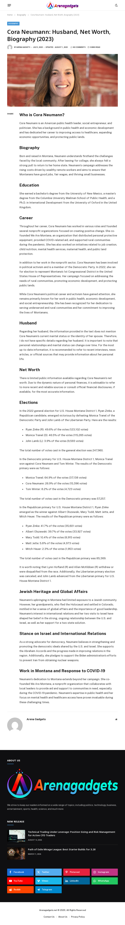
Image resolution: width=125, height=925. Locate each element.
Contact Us (49, 917)
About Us (62, 917)
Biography (13, 23)
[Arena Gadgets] (62, 5)
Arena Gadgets (23, 47)
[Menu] (9, 5)
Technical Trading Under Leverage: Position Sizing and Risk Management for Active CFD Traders (71, 833)
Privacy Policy (78, 917)
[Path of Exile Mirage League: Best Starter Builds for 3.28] (16, 853)
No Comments (79, 47)
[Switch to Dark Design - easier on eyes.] (116, 5)
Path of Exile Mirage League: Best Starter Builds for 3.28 (62, 849)
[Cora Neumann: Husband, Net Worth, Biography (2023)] (62, 80)
